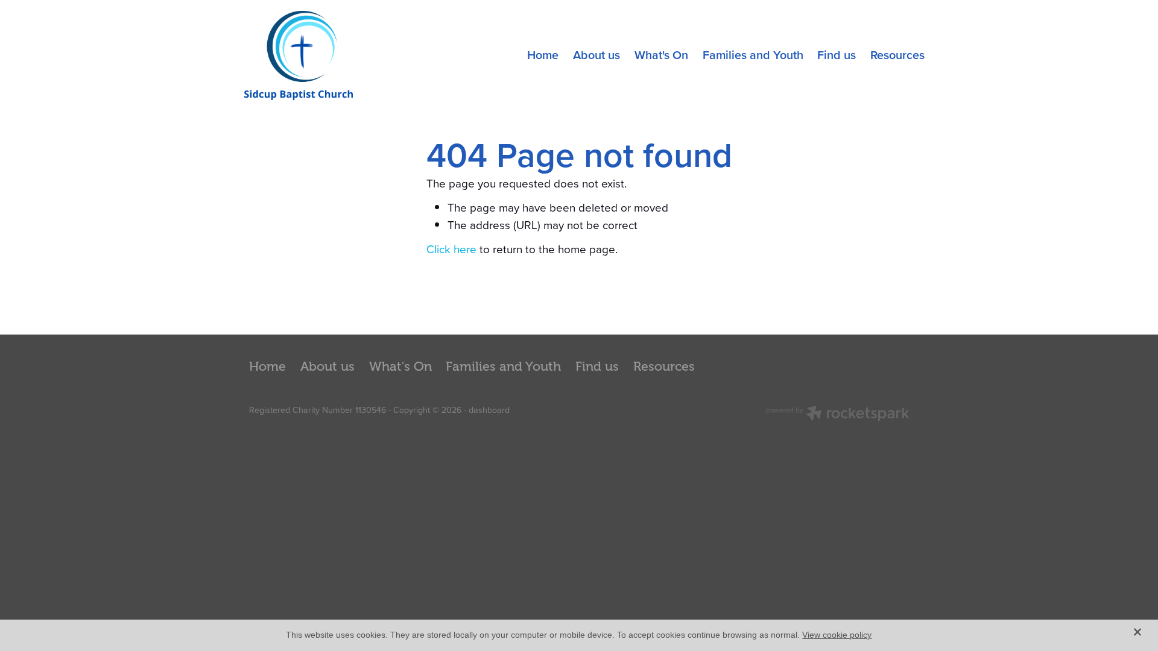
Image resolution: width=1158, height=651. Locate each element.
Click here (451, 249)
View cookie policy (837, 635)
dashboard (489, 410)
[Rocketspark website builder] (838, 414)
